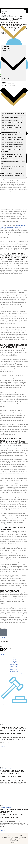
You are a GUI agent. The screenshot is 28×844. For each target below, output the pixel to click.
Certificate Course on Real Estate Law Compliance (11, 123)
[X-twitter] (5, 649)
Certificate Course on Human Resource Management (11, 128)
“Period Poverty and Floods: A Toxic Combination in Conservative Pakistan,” (12, 227)
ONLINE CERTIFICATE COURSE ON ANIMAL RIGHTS (13, 165)
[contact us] (3, 632)
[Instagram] (9, 649)
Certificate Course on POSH (9, 130)
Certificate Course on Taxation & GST (11, 132)
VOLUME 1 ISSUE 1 (5, 46)
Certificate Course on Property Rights (12, 173)
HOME (3, 10)
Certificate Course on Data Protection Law (12, 140)
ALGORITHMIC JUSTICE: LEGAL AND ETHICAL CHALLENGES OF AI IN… (12, 773)
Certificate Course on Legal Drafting (12, 134)
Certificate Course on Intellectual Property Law (13, 114)
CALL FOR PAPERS (6, 82)
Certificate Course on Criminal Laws (11, 154)
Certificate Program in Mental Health (12, 146)
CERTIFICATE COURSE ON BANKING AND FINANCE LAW (12, 176)
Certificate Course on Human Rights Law (12, 147)
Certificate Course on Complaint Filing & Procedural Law (12, 150)
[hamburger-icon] (25, 9)
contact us (2, 637)
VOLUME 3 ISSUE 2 (6, 78)
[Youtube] (2, 649)
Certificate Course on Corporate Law (12, 142)
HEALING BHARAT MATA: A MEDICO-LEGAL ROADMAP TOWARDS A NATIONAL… (13, 730)
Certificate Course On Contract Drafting (13, 120)
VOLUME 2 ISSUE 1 (6, 48)
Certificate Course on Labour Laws (11, 125)
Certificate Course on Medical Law (11, 136)
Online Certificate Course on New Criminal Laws (12, 162)
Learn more (2, 746)
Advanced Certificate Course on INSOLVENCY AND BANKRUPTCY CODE (13, 167)
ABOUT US (4, 11)
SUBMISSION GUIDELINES (8, 83)
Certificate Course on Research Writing (12, 153)
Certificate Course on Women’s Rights (12, 137)
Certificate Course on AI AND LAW (10, 118)
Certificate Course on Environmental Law (13, 159)
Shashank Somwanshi (5, 726)
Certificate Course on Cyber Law (10, 144)
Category (2, 654)
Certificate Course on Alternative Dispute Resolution (12, 157)
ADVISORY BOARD (6, 15)
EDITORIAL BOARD (6, 16)
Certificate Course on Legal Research (12, 117)
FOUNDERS (4, 13)
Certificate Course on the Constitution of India (12, 171)
